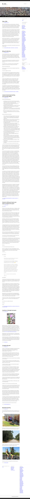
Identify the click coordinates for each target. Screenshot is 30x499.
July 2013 (21, 486)
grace (12, 306)
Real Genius (23, 25)
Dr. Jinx (4, 4)
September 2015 (21, 470)
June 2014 (23, 42)
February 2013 (21, 490)
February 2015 (23, 37)
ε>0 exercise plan (16, 47)
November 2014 (24, 39)
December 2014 (21, 474)
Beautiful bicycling (6, 407)
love (18, 306)
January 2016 (23, 34)
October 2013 (23, 48)
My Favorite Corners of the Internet (11, 16)
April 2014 (23, 44)
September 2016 (21, 467)
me (10, 47)
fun (11, 198)
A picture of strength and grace (9, 310)
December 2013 (24, 47)
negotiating (17, 91)
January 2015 (23, 38)
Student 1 (5, 206)
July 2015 (23, 36)
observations (12, 47)
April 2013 (23, 53)
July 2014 (21, 477)
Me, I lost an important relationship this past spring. (10, 331)
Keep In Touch (23, 26)
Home (3, 16)
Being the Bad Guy (6, 51)
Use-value (12, 469)
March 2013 (21, 489)
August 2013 (23, 50)
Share (22, 20)
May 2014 (23, 43)
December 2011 (21, 492)
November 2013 (21, 483)
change (9, 91)
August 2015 (21, 471)
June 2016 (21, 468)
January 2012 (23, 56)
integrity (9, 47)
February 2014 (23, 45)
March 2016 (23, 33)
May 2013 (23, 52)
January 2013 (23, 55)
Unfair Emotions (24, 28)
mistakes (13, 198)
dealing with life (11, 91)
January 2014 (23, 46)
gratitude (7, 47)
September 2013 (24, 49)
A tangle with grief (6, 345)
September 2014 (24, 40)
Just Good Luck (16, 306)
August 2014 (23, 41)
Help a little (4, 21)
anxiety (5, 91)
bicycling (5, 47)
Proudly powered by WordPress (15, 496)
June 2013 (23, 51)
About (5, 16)
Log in (23, 66)
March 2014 (21, 480)
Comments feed (24, 68)
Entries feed (23, 67)
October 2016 (23, 31)
